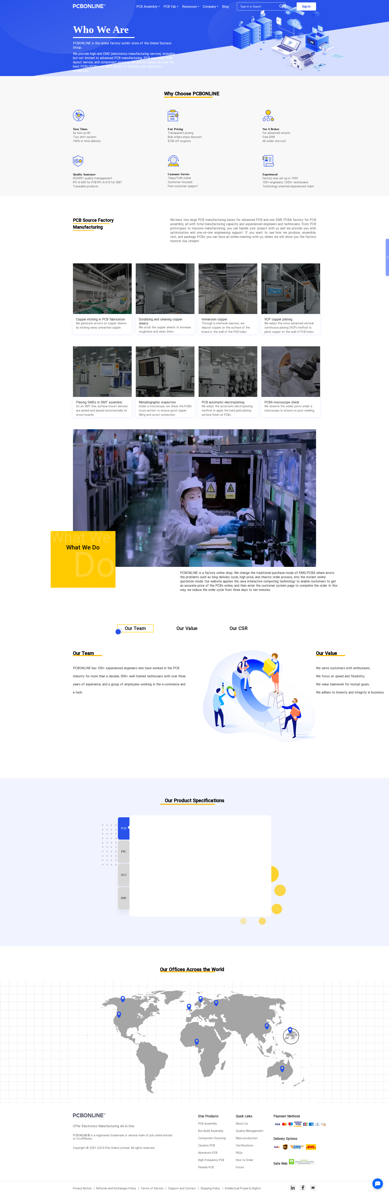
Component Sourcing (212, 1138)
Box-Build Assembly (210, 1131)
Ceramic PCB (206, 1145)
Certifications (244, 1145)
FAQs (239, 1153)
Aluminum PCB (207, 1153)
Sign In (306, 6)
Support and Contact (182, 1188)
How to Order (244, 1160)
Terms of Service (152, 1188)
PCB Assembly (207, 1123)
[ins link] (293, 1188)
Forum (240, 1167)
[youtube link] (313, 1188)
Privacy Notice (82, 1188)
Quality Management (249, 1131)
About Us (242, 1123)
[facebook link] (303, 1188)
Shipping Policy (211, 1188)
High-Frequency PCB (211, 1160)
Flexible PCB (206, 1167)
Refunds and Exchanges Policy (116, 1188)
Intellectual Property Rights (243, 1188)
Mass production (247, 1138)
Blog (225, 6)
